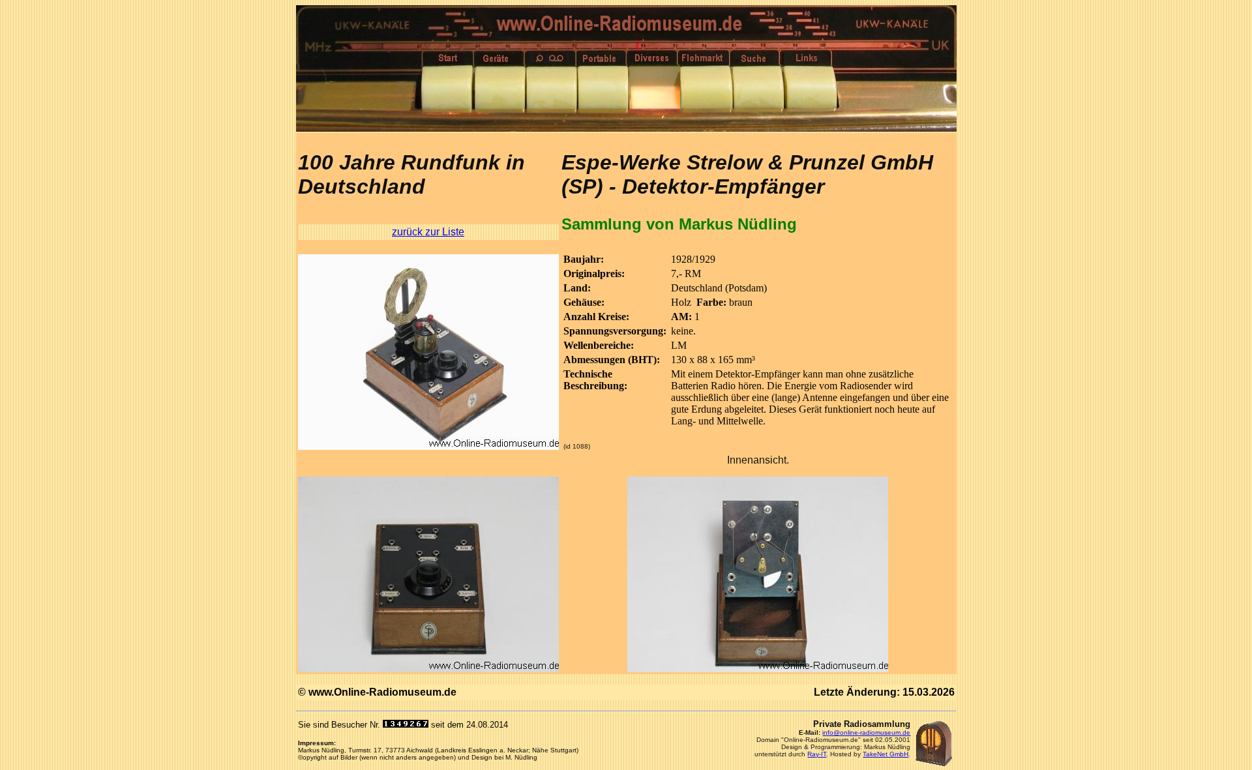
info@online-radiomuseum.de (866, 732)
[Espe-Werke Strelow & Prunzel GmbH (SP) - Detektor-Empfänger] (428, 446)
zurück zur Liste (428, 231)
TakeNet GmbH (885, 754)
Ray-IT (816, 754)
